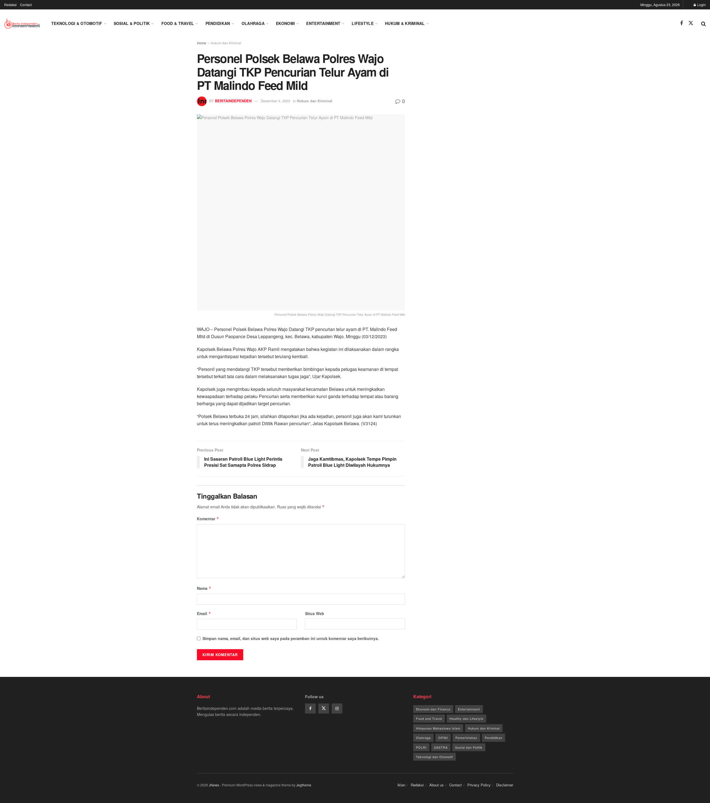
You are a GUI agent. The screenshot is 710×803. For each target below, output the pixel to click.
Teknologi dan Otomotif (434, 756)
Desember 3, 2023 (275, 100)
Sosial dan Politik (469, 747)
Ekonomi (285, 23)
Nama (204, 588)
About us (436, 784)
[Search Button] (703, 23)
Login (701, 4)
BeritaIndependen (233, 100)
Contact (26, 4)
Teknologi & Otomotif (76, 23)
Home (201, 42)
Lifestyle (363, 23)
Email (204, 613)
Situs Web (314, 613)
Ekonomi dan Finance (433, 709)
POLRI (421, 747)
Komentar (208, 518)
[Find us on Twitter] (690, 23)
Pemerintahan (466, 737)
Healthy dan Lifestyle (466, 718)
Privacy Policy (479, 784)
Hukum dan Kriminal (226, 42)
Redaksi (10, 4)
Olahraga (253, 23)
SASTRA (441, 747)
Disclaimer (504, 784)
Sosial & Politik (132, 23)
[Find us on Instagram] (337, 708)
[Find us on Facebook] (681, 23)
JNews (214, 784)
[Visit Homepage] (23, 23)
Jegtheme (303, 784)
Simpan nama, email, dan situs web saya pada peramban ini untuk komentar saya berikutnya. (290, 638)
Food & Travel (177, 23)
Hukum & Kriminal (405, 23)
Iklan (401, 784)
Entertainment (323, 23)
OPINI (443, 737)
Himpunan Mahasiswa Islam (438, 728)
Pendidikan (218, 23)
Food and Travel (429, 718)
